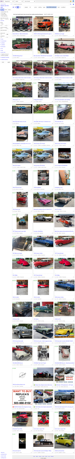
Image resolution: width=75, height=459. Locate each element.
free (2, 24)
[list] (13, 7)
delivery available (4, 55)
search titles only (4, 11)
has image (3, 13)
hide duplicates (4, 15)
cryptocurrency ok (4, 54)
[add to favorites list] (13, 35)
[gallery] (18, 7)
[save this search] (73, 4)
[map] (20, 7)
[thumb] (15, 7)
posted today (4, 14)
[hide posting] (31, 35)
